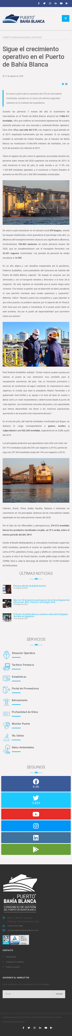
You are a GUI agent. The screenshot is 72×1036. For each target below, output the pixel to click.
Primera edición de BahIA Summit (29, 586)
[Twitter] (44, 3)
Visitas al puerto (13, 967)
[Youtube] (61, 3)
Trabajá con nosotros (15, 962)
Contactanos (11, 957)
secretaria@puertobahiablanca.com (23, 930)
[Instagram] (50, 3)
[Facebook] (38, 3)
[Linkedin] (55, 3)
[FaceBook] (66, 84)
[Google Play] (66, 3)
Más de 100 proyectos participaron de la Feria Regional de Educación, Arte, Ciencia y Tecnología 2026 (41, 601)
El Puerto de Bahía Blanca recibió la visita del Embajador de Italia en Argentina (40, 615)
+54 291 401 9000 (15, 926)
